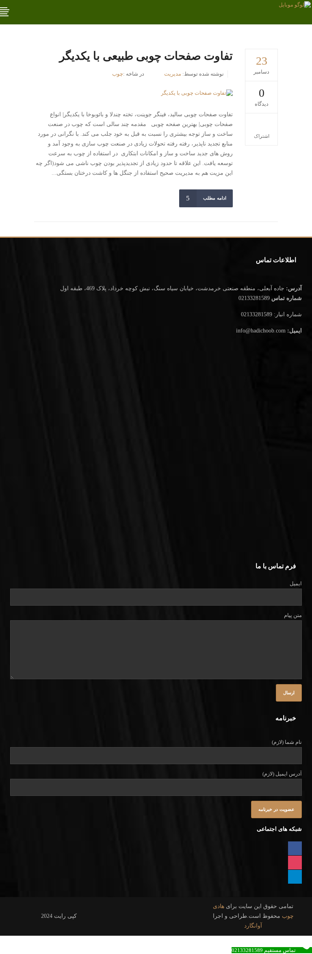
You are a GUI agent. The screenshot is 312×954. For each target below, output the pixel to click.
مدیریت (172, 74)
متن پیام (293, 615)
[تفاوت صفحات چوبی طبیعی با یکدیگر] (197, 93)
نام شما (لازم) (287, 742)
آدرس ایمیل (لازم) (282, 774)
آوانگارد (253, 926)
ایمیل (296, 583)
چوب (117, 74)
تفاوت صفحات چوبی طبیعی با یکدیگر (146, 56)
